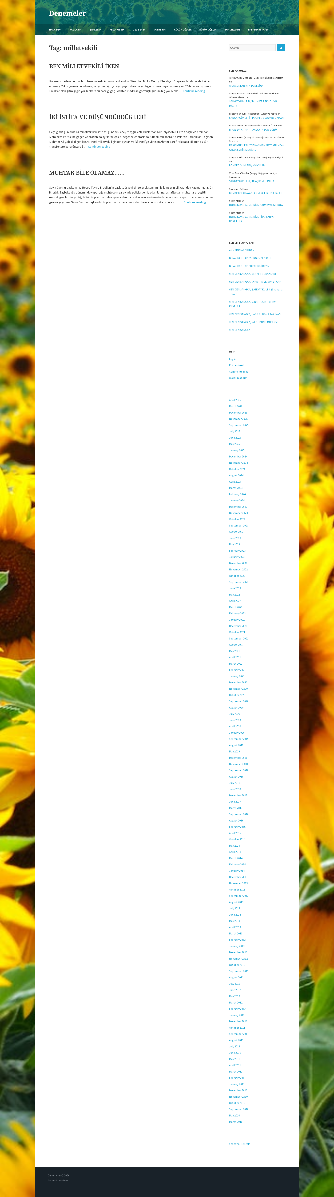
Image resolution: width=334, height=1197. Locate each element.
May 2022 (234, 594)
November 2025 (238, 419)
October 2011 (237, 1027)
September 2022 (239, 582)
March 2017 (235, 808)
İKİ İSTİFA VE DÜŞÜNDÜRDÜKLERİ (97, 117)
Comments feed (238, 371)
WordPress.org (238, 378)
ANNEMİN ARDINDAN (241, 250)
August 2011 (236, 1040)
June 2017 (235, 801)
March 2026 (235, 406)
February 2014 (237, 864)
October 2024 (237, 469)
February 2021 (237, 670)
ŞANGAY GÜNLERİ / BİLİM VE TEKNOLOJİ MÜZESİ (253, 103)
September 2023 (239, 525)
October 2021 (237, 632)
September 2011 (239, 1034)
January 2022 (237, 619)
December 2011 (238, 1021)
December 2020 (238, 682)
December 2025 (238, 412)
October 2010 (237, 1103)
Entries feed (236, 365)
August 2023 (236, 531)
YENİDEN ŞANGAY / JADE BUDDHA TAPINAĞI (255, 314)
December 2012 (238, 952)
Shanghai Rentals (239, 1144)
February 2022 (237, 613)
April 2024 (235, 481)
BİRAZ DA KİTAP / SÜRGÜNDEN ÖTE (250, 258)
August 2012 (236, 977)
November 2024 (238, 462)
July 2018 (234, 783)
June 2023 (235, 538)
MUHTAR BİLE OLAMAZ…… (87, 173)
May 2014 (234, 845)
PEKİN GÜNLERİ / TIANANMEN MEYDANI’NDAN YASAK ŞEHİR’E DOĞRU (257, 147)
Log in (232, 359)
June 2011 (235, 1052)
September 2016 (239, 814)
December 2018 (238, 757)
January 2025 (237, 450)
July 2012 (234, 983)
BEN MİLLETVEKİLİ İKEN (84, 66)
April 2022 (235, 601)
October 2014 (237, 839)
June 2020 (235, 720)
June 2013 (235, 914)
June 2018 (235, 789)
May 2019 (234, 751)
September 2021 (239, 638)
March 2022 (235, 607)
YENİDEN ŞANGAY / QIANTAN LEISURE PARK (255, 281)
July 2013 (234, 908)
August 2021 (236, 644)
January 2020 (237, 732)
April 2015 (235, 833)
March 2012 (235, 1002)
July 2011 (234, 1046)
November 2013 (238, 883)
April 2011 (235, 1065)
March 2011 (235, 1071)
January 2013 (237, 946)
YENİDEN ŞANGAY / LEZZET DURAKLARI (252, 273)
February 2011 (237, 1077)
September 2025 (239, 425)
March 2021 (235, 663)
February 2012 (237, 1008)
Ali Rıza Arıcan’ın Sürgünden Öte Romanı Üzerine (254, 125)
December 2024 (238, 456)
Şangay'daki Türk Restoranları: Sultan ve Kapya (253, 113)
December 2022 (238, 563)
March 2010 (235, 1121)
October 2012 (237, 965)
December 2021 (238, 626)
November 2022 (238, 569)
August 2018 (236, 776)
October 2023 (237, 519)
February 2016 (237, 826)
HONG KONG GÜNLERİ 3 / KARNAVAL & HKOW (256, 205)
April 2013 (235, 927)
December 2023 (238, 506)
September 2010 (239, 1109)
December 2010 (238, 1090)
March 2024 (235, 488)
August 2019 (236, 745)
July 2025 (234, 431)
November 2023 (238, 513)
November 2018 (238, 764)
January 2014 (237, 870)
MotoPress (63, 1180)
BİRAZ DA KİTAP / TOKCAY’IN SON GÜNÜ (253, 129)
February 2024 (237, 494)
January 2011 (237, 1084)
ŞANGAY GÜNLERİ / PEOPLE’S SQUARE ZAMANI (257, 117)
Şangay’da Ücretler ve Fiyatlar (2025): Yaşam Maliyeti (256, 157)
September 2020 (239, 701)
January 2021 (237, 676)
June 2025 (235, 437)
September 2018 (239, 770)
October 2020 (237, 695)
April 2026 (235, 400)
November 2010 (238, 1096)
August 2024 (236, 475)
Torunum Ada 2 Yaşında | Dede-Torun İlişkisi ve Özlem (256, 77)
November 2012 (238, 958)
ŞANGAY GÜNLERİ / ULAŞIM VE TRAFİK (251, 181)
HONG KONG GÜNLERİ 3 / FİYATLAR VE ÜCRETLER (251, 219)
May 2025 (234, 444)
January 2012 (237, 1015)
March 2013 (235, 933)
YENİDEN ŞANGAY (239, 330)
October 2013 (237, 889)
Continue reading (194, 91)
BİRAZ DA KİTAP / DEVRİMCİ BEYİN (249, 266)
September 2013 (239, 895)
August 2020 (236, 707)
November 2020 (238, 688)
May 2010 (234, 1115)
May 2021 (234, 651)
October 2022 (237, 575)
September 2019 (239, 739)
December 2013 (238, 877)
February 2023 (237, 550)
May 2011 (234, 1059)
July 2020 (234, 713)
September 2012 (239, 971)
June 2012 (235, 990)
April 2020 (235, 726)
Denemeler (67, 13)
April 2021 (235, 657)
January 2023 (237, 557)
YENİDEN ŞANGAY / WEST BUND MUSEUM (253, 322)
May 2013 (234, 921)
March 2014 (235, 858)
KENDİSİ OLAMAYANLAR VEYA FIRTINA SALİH (255, 193)
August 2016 (236, 820)
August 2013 (236, 902)
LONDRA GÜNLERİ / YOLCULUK (247, 165)
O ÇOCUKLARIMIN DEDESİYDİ (246, 85)
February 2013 (237, 939)
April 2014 (235, 852)
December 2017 (238, 795)
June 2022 (235, 588)
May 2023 (234, 544)
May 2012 (234, 996)
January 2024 (237, 500)
